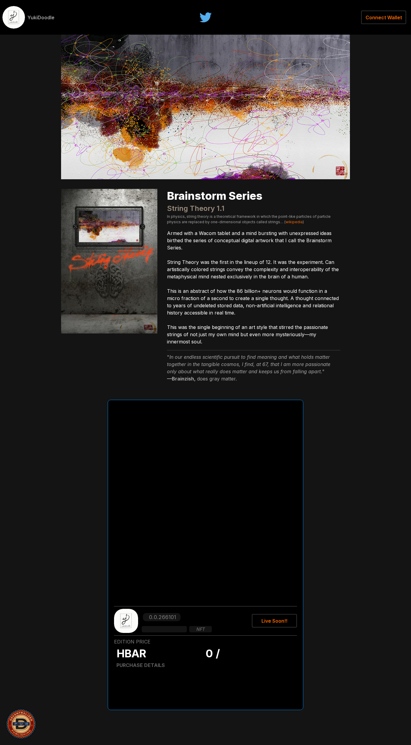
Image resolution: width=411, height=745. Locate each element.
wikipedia (294, 222)
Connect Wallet (384, 17)
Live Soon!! (274, 621)
